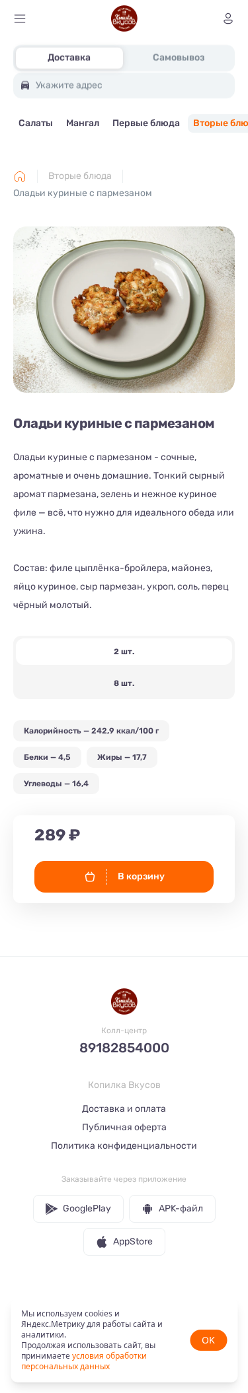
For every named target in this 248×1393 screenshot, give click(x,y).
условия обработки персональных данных (84, 1361)
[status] (124, 1340)
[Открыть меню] (19, 18)
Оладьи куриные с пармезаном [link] (82, 193)
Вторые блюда (80, 176)
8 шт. (124, 683)
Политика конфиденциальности (124, 1145)
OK (208, 1340)
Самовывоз (178, 57)
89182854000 (124, 1048)
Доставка (69, 57)
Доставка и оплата (124, 1108)
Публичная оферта (124, 1127)
